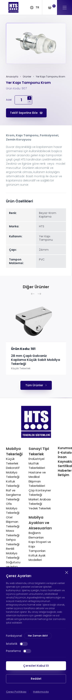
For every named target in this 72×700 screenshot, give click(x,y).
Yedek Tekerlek (40, 508)
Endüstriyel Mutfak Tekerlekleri (37, 463)
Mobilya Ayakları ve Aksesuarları (40, 523)
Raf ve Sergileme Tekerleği (13, 494)
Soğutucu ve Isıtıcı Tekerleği (13, 566)
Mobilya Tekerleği (14, 451)
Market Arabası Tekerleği (40, 501)
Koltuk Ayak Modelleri (37, 557)
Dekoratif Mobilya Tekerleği (13, 472)
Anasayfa (12, 76)
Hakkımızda (41, 692)
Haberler (65, 470)
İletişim (63, 475)
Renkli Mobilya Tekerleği (12, 553)
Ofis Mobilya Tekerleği (12, 508)
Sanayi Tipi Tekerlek (39, 451)
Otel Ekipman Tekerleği (12, 521)
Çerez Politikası (16, 692)
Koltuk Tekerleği (12, 483)
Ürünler (27, 76)
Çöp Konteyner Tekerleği (40, 492)
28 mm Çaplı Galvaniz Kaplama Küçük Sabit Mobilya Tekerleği (35, 360)
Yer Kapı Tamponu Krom (50, 76)
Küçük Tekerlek (20, 368)
